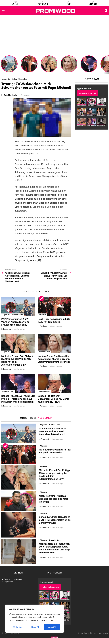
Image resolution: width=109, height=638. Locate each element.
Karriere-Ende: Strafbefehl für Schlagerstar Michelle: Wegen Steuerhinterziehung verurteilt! (69, 65)
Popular (42, 4)
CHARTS (93, 4)
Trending (41, 298)
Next (107, 64)
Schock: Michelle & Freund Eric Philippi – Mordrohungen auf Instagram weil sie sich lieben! (88, 64)
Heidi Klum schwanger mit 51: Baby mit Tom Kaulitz (29, 67)
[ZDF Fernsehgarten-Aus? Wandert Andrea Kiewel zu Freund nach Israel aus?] (18, 306)
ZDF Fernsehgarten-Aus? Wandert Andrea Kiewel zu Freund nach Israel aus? (8, 65)
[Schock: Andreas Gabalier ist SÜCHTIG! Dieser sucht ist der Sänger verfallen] (18, 524)
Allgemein (6, 315)
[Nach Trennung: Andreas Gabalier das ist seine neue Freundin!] (18, 501)
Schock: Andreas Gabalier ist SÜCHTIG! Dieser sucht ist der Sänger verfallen (55, 520)
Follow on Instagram (87, 93)
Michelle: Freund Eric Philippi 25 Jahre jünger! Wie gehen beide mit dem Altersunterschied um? (49, 64)
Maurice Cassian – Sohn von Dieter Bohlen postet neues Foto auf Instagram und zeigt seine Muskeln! (54, 548)
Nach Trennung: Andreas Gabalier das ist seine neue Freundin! (53, 499)
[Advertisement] (54, 34)
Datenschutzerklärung (13, 579)
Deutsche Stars (17, 315)
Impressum (8, 581)
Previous (1, 64)
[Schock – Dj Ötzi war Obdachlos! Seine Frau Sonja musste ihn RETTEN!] (54, 383)
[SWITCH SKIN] (106, 10)
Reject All (35, 627)
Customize (17, 627)
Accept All (52, 627)
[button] (81, 102)
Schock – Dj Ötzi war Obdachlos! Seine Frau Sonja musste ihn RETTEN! (53, 399)
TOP (68, 4)
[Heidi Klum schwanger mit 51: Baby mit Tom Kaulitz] (54, 306)
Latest (15, 4)
